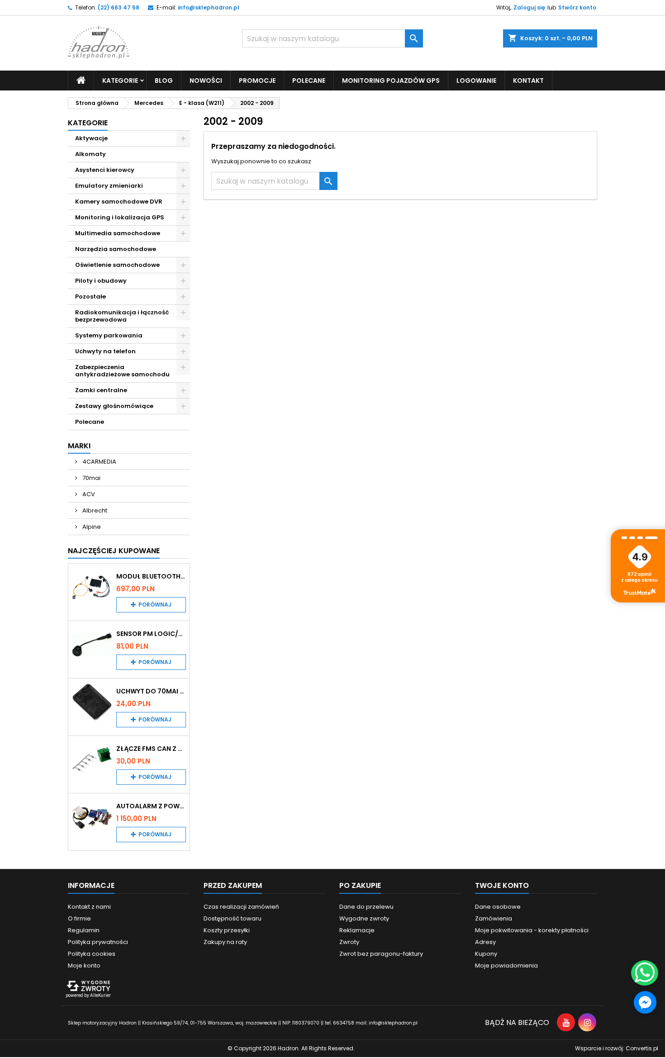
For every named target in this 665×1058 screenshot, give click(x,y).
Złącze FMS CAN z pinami (151, 748)
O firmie (79, 918)
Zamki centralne (101, 390)
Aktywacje (91, 138)
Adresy (485, 942)
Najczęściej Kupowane (114, 551)
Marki (79, 446)
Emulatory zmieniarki (109, 185)
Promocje (257, 80)
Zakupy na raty (225, 942)
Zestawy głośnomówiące (114, 406)
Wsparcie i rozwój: (616, 1048)
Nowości (206, 80)
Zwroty (349, 942)
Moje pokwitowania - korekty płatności (532, 930)
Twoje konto (502, 885)
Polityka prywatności (98, 942)
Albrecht (94, 510)
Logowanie (476, 80)
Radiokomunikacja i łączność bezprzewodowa (122, 316)
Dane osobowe (498, 906)
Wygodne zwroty (364, 918)
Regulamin (84, 930)
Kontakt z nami (89, 906)
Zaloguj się (529, 7)
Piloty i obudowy (101, 280)
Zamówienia (493, 918)
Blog (164, 80)
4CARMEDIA (98, 461)
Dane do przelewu (366, 906)
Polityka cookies (91, 953)
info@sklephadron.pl (208, 7)
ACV (88, 494)
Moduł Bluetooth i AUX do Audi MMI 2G (151, 576)
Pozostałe (90, 296)
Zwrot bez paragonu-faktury (381, 953)
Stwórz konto (577, 7)
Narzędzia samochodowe (115, 249)
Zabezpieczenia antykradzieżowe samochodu (122, 371)
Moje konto (84, 965)
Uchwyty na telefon (105, 351)
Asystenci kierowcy (104, 170)
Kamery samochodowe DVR (118, 201)
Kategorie (88, 123)
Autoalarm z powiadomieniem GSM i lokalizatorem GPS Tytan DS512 (151, 806)
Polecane (308, 80)
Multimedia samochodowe (117, 233)
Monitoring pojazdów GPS (391, 80)
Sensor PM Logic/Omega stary (151, 633)
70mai (90, 478)
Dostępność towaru (232, 918)
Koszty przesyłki (227, 930)
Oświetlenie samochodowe (117, 265)
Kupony (486, 953)
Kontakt (528, 80)
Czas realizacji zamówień (241, 906)
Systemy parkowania (108, 335)
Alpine (91, 526)
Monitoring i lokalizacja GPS (119, 217)
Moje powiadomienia (506, 965)
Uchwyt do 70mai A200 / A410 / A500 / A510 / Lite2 (151, 691)
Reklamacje (357, 930)
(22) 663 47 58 (118, 7)
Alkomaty (90, 154)
